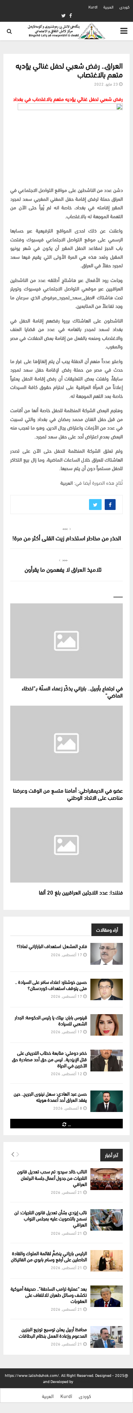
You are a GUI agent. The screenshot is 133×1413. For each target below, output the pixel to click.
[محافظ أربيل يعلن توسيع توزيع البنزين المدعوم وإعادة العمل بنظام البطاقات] (106, 1337)
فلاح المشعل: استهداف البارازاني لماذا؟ (52, 945)
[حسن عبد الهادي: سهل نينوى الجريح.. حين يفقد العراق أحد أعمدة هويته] (106, 1101)
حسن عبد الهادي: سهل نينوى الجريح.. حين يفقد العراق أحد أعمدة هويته (50, 1096)
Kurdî (93, 7)
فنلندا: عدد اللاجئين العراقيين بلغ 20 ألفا (81, 892)
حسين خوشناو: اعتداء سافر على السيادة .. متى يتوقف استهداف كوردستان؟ (51, 984)
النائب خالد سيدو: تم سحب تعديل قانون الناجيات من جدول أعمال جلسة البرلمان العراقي (52, 1177)
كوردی (124, 7)
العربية (108, 7)
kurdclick (82, 1381)
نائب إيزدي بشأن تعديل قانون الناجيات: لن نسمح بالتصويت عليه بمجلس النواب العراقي (50, 1218)
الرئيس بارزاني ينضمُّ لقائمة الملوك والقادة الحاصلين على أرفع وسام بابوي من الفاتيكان (49, 1256)
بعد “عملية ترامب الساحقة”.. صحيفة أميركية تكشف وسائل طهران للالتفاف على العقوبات (49, 1294)
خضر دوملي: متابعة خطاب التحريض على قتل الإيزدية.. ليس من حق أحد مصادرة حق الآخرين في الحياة (49, 1058)
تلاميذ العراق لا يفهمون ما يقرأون (63, 568)
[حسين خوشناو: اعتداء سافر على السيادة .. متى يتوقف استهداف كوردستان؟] (106, 989)
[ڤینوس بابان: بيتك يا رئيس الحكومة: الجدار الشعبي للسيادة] (106, 1025)
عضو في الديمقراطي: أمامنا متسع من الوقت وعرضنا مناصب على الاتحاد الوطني (68, 793)
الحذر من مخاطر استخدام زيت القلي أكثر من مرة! (66, 537)
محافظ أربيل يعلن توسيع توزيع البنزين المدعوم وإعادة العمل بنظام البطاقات (53, 1332)
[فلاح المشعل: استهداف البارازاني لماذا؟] (106, 953)
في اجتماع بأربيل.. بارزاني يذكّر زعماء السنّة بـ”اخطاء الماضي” (72, 691)
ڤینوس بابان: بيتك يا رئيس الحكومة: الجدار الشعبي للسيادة (51, 1020)
